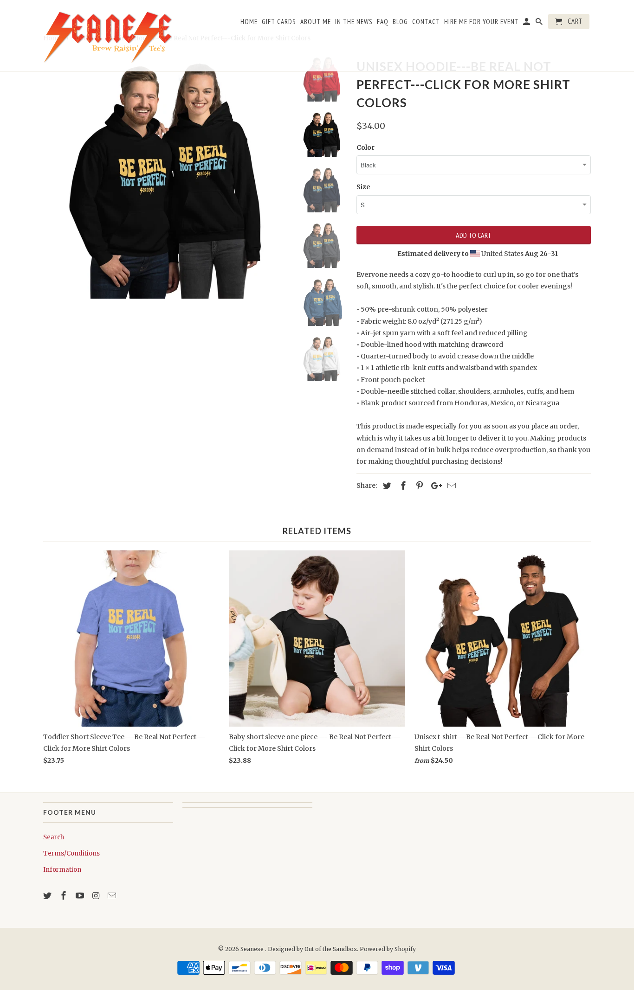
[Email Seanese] (113, 895)
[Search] (540, 23)
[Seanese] (108, 35)
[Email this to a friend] (450, 485)
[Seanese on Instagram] (96, 895)
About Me (315, 22)
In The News (354, 22)
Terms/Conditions (71, 853)
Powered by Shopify (388, 948)
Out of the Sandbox (330, 948)
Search (53, 837)
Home (249, 22)
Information (62, 870)
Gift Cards (279, 22)
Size (363, 187)
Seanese (252, 948)
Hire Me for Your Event (481, 22)
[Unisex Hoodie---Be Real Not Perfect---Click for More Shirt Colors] (164, 177)
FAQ (382, 22)
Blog (400, 22)
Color (365, 147)
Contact (426, 22)
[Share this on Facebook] (402, 485)
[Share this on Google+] (434, 485)
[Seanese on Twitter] (48, 895)
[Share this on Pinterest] (418, 485)
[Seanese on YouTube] (81, 895)
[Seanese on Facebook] (64, 895)
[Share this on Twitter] (385, 485)
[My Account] (527, 23)
